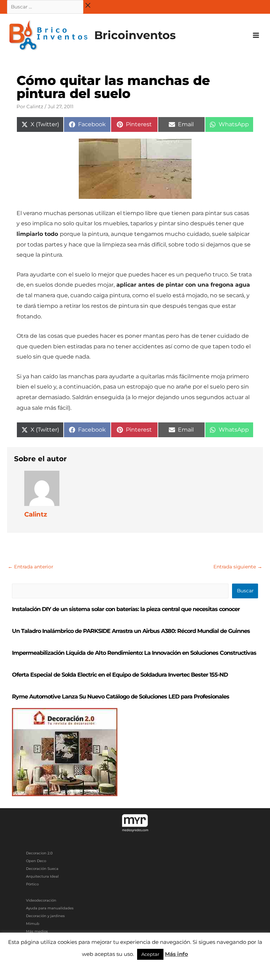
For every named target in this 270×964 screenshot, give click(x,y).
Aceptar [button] (150, 954)
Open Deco (36, 861)
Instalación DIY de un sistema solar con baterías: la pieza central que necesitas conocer (126, 609)
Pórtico (32, 884)
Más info (176, 954)
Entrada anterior (30, 566)
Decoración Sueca (42, 868)
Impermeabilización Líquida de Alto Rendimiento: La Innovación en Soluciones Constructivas (134, 652)
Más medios (37, 931)
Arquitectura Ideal (42, 876)
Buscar (245, 590)
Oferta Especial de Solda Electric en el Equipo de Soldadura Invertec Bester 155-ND (120, 674)
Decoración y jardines (45, 916)
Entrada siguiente (237, 566)
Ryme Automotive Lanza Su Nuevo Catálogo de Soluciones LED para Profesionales (120, 696)
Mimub (32, 923)
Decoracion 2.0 (39, 853)
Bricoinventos (135, 35)
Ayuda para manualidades (49, 908)
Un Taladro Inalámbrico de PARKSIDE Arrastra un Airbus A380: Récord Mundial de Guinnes (131, 631)
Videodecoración (41, 900)
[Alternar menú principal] (256, 35)
